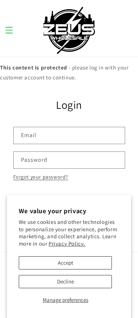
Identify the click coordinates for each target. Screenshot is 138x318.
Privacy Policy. (67, 243)
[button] (9, 30)
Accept (65, 262)
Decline (65, 281)
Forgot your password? (40, 177)
